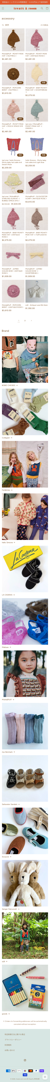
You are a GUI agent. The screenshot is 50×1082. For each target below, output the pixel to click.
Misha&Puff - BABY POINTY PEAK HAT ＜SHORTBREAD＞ (36, 90)
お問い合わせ (10, 1050)
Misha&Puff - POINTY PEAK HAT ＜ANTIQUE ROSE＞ (36, 55)
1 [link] (18, 321)
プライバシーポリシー (13, 1040)
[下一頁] (31, 320)
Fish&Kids (6, 490)
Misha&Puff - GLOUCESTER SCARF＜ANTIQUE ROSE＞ (36, 197)
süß (3, 961)
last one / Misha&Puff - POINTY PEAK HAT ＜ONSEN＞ (34, 126)
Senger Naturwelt (9, 909)
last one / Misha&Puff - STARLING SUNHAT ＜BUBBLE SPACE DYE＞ (11, 198)
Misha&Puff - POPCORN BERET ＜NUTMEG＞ (11, 89)
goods (4, 1014)
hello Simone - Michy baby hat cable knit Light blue (35, 161)
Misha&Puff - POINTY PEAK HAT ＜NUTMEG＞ (12, 55)
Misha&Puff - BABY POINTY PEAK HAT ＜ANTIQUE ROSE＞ (13, 235)
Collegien (6, 438)
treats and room (21, 1079)
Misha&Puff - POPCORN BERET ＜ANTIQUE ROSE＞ (13, 306)
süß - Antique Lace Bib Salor (36, 305)
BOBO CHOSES (8, 385)
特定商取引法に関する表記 (15, 1034)
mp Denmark (7, 752)
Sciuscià (5, 857)
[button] (2, 8)
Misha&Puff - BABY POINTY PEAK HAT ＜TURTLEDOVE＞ (36, 235)
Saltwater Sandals (9, 804)
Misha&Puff (7, 700)
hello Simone (7, 542)
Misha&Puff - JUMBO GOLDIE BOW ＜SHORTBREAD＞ (33, 271)
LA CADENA (7, 595)
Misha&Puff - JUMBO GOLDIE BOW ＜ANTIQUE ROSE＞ (12, 271)
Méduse (5, 647)
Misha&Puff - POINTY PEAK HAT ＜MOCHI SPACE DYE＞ (12, 126)
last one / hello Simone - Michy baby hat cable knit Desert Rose (12, 162)
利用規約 (8, 1045)
